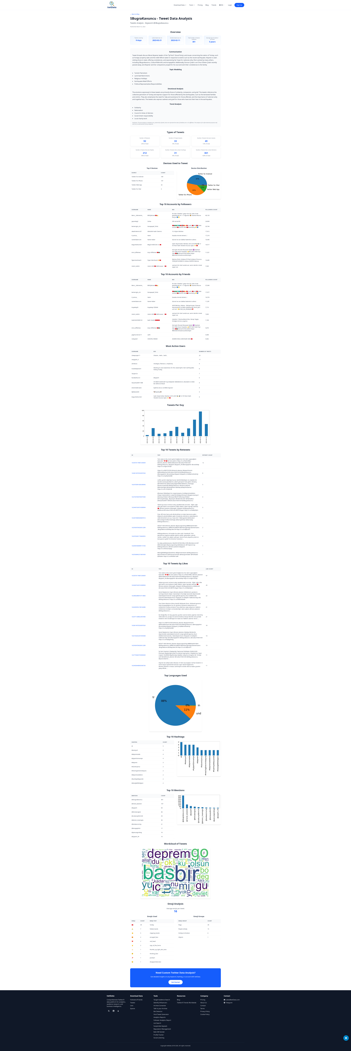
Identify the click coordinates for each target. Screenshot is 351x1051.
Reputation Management (162, 1029)
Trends (214, 5)
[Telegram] (346, 1038)
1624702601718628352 (139, 536)
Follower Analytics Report (162, 1020)
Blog (207, 5)
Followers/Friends (136, 1000)
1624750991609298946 (139, 484)
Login (230, 5)
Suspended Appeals (160, 1026)
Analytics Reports (160, 1017)
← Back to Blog (134, 14)
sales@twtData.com (233, 1000)
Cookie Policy (205, 1014)
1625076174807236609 (139, 463)
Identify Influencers (160, 1003)
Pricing (200, 5)
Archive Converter (160, 1006)
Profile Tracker (159, 1035)
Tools (191, 5)
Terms (202, 1008)
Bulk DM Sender (159, 1032)
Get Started (175, 982)
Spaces (132, 1008)
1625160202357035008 (139, 636)
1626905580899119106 (139, 546)
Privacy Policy (205, 1011)
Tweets (132, 1003)
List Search (157, 1023)
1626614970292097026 (139, 473)
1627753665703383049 (139, 655)
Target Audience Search (162, 1000)
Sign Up (239, 5)
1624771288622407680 (139, 617)
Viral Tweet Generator (161, 1014)
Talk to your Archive (160, 1008)
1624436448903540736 (139, 665)
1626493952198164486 (139, 607)
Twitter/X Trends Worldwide (186, 1003)
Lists (131, 1006)
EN (222, 5)
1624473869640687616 (139, 518)
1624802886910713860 (139, 596)
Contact (203, 1006)
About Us (203, 1003)
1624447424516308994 (139, 507)
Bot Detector (158, 1011)
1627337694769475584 (139, 497)
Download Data (179, 5)
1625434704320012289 (139, 527)
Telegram (229, 1003)
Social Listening (159, 1038)
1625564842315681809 (139, 554)
